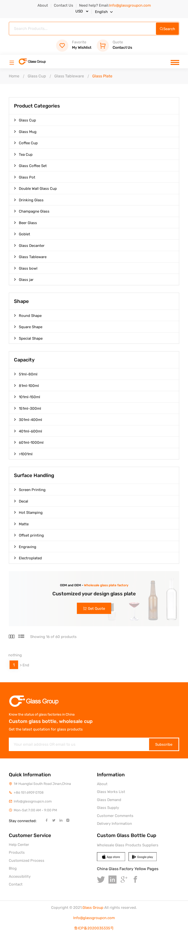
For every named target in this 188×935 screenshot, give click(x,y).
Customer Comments (115, 816)
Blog (13, 868)
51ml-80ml (28, 374)
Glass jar (26, 279)
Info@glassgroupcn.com (94, 918)
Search (169, 29)
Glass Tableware (69, 76)
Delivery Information (114, 823)
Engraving (27, 547)
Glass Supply (108, 807)
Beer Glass (28, 223)
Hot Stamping (31, 512)
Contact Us (63, 5)
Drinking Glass (31, 200)
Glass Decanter (32, 245)
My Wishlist (81, 45)
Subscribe (163, 744)
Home (14, 76)
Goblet (24, 234)
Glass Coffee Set (33, 166)
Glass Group (92, 907)
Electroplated (30, 558)
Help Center (19, 844)
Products (17, 852)
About (42, 5)
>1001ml (26, 454)
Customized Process (26, 860)
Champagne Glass (34, 211)
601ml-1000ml (31, 442)
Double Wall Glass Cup (38, 188)
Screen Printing (32, 490)
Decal (23, 501)
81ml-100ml (29, 386)
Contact (16, 884)
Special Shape (31, 338)
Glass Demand (109, 800)
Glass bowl (28, 268)
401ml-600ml (30, 431)
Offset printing (31, 535)
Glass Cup (37, 76)
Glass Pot (27, 177)
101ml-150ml (29, 397)
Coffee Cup (28, 143)
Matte (24, 524)
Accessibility (20, 876)
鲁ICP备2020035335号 (94, 928)
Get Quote (96, 608)
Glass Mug (27, 132)
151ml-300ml (30, 408)
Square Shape (30, 327)
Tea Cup (26, 154)
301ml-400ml (30, 420)
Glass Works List (111, 792)
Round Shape (30, 315)
